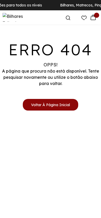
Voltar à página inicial (50, 105)
